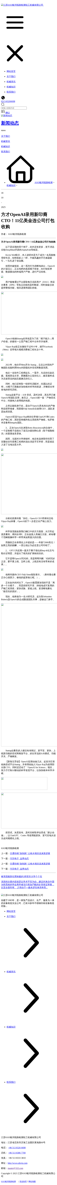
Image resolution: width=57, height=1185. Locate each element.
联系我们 (5, 151)
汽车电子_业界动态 (19, 858)
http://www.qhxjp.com (17, 1163)
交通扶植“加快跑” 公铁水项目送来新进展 (30, 853)
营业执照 (23, 1181)
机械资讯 (5, 141)
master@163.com (15, 1168)
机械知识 (5, 146)
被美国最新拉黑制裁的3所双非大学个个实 (21, 876)
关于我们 (5, 136)
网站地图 (32, 1181)
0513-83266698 (8, 101)
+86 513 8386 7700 (17, 1153)
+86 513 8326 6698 (17, 1147)
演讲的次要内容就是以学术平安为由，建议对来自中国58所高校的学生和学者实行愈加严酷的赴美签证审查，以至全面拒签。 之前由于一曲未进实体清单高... (27, 884)
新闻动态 (10, 122)
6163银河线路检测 (44, 182)
